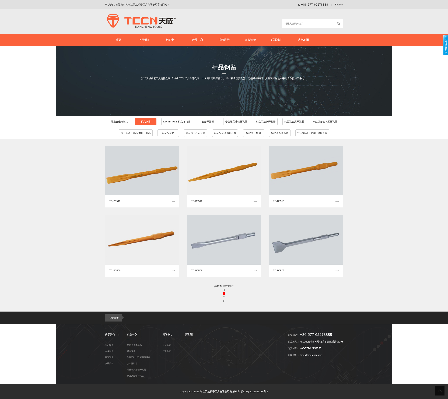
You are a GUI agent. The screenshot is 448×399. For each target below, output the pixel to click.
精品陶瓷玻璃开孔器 (225, 133)
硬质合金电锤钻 (119, 121)
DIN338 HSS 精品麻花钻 (176, 121)
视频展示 (224, 39)
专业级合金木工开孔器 (325, 121)
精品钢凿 (146, 121)
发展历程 (109, 363)
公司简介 (109, 345)
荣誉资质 (109, 357)
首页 (118, 39)
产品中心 (197, 39)
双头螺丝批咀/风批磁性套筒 (312, 133)
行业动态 (167, 351)
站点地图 (303, 39)
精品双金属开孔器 (294, 121)
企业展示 (109, 351)
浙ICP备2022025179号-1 (254, 391)
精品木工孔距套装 (195, 133)
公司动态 (167, 345)
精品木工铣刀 (253, 133)
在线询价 (250, 39)
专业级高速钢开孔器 (236, 121)
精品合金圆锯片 (279, 133)
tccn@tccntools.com (311, 355)
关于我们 (144, 39)
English (339, 4)
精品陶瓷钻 (168, 133)
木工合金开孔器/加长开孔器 (136, 133)
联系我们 (276, 39)
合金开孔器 (208, 121)
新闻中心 (171, 39)
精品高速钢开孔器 (266, 121)
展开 (445, 45)
